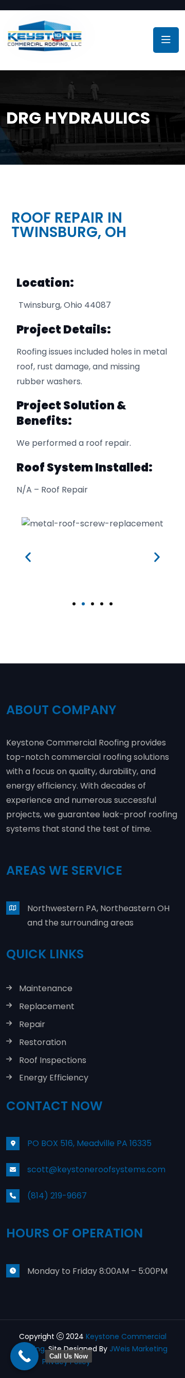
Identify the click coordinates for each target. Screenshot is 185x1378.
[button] (28, 556)
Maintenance (45, 989)
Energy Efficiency (53, 1078)
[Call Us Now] (24, 1356)
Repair (32, 1025)
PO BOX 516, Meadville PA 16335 (89, 1143)
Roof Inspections (52, 1061)
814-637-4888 (116, 1361)
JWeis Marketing (138, 1349)
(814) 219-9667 (57, 1196)
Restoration (42, 1043)
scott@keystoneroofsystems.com (96, 1169)
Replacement (47, 1007)
